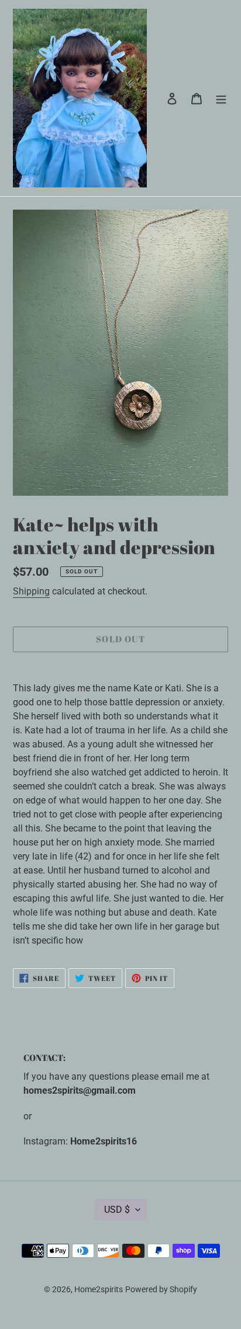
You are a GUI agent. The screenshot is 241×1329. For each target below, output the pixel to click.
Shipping (31, 591)
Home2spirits (98, 1289)
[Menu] (221, 98)
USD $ (117, 1209)
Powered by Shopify (161, 1289)
